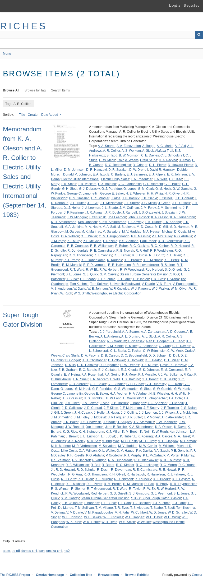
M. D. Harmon (179, 227)
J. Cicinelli (166, 198)
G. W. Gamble (182, 189)
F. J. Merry (129, 374)
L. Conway (135, 222)
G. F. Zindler (116, 384)
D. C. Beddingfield (118, 165)
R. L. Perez (171, 260)
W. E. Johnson (97, 288)
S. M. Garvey (109, 274)
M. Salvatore (112, 231)
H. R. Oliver (172, 193)
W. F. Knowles (119, 288)
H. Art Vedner (138, 393)
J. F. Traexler (170, 408)
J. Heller (74, 208)
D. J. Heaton (154, 360)
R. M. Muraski (72, 265)
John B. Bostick (139, 217)
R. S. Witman (60, 489)
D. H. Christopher (94, 360)
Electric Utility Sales (115, 179)
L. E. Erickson (89, 436)
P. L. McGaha (92, 241)
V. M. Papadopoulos (99, 512)
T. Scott (169, 508)
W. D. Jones (157, 512)
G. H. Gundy (135, 384)
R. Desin (103, 470)
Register (191, 5)
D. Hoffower (116, 360)
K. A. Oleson (160, 217)
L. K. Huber (153, 222)
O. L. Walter (89, 236)
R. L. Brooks (132, 260)
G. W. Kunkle (183, 389)
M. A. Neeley (76, 441)
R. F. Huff (142, 250)
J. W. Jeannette (166, 422)
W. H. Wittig (172, 517)
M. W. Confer (148, 446)
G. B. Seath (168, 379)
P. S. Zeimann (61, 460)
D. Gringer (140, 165)
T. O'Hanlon (140, 279)
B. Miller (131, 346)
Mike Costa (69, 450)
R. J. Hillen (173, 255)
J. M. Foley (148, 208)
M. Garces (72, 231)
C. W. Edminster (154, 351)
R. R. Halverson (119, 265)
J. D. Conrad (184, 198)
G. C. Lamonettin (130, 184)
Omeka (197, 575)
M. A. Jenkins (73, 227)
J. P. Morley (152, 417)
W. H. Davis (154, 517)
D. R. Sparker (109, 365)
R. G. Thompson (80, 255)
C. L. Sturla (118, 351)
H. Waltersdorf (133, 398)
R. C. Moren (168, 465)
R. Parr (149, 484)
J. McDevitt (99, 417)
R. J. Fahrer (122, 255)
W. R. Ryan (109, 522)
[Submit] (199, 35)
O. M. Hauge (108, 236)
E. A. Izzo (99, 174)
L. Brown (72, 436)
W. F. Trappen (134, 517)
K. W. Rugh (160, 431)
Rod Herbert (154, 269)
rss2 (67, 551)
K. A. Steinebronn (182, 217)
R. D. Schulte (86, 470)
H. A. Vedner (118, 393)
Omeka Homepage (50, 575)
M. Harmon (188, 441)
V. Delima (58, 512)
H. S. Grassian (79, 198)
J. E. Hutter (78, 203)
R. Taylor (135, 489)
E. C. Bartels (116, 174)
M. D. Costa (145, 227)
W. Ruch (66, 293)
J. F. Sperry (132, 203)
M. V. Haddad (131, 231)
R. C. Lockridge (147, 465)
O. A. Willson (70, 236)
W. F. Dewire (93, 517)
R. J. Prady (71, 260)
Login (174, 5)
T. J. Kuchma (106, 279)
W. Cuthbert (139, 512)
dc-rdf (16, 551)
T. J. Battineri (141, 503)
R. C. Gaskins (139, 246)
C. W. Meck (107, 160)
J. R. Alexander (172, 417)
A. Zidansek (135, 341)
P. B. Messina (140, 236)
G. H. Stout (69, 189)
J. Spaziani (169, 212)
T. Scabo (156, 508)
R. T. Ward (77, 269)
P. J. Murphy (132, 455)
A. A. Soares (106, 146)
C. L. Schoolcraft (172, 155)
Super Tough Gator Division (161, 498)
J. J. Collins (129, 412)
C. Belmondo (148, 346)
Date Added (50, 115)
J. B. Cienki (149, 198)
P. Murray (187, 455)
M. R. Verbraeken (84, 446)
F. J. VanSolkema (170, 374)
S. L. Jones (73, 274)
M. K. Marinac (91, 231)
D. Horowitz (135, 360)
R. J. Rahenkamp (93, 260)
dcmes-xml (29, 551)
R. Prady (162, 484)
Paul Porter (148, 241)
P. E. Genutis (180, 450)
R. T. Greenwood (99, 489)
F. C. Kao (175, 179)
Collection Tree (81, 575)
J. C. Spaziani (157, 403)
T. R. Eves (158, 279)
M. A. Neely (93, 227)
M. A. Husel (182, 436)
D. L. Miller (171, 360)
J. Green (164, 203)
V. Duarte (148, 284)
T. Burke (72, 279)
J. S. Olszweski (91, 422)
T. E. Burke (108, 503)
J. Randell (129, 212)
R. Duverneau (121, 470)
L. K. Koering (172, 222)
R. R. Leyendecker (145, 265)
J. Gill (55, 412)
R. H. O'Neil (116, 474)
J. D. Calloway (72, 408)
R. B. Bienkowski (170, 241)
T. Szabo (173, 279)
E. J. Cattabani (108, 370)
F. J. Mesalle (147, 374)
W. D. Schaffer (178, 512)
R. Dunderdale (78, 250)
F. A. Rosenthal (141, 179)
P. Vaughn (99, 460)
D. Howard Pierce (180, 165)
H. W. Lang (114, 398)
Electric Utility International (80, 179)
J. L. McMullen (186, 412)
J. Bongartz (138, 403)
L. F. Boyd (108, 436)
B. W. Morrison (129, 155)
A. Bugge (148, 146)
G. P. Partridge (102, 389)
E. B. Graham (67, 370)
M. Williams (167, 446)
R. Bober (121, 246)
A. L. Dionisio (130, 336)
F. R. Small (68, 184)
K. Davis (180, 427)
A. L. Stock (149, 336)
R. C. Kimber (160, 246)
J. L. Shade (110, 208)
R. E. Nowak (125, 250)
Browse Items (108, 575)
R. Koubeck (143, 479)
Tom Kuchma (79, 284)
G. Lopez (129, 189)
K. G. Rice (70, 431)
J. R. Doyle (113, 212)
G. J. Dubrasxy (155, 384)
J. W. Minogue (77, 217)
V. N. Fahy (163, 284)
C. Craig (165, 346)
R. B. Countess (78, 246)
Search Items (60, 90)
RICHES (23, 26)
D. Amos (185, 160)
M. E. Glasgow (168, 441)
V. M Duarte (74, 512)
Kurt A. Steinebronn (112, 222)
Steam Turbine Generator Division (144, 274)
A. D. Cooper (176, 332)
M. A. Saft (109, 227)
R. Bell (95, 465)
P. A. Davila (144, 450)
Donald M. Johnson (77, 174)
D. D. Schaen (158, 355)
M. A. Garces (163, 436)
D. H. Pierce (157, 165)
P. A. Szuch (161, 450)
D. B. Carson (110, 355)
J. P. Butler (134, 417)
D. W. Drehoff (138, 170)
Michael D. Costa (174, 231)
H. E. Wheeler (135, 193)
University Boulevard (125, 284)
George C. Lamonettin (83, 193)
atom (6, 551)
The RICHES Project (15, 575)
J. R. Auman (95, 212)
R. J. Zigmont (123, 479)
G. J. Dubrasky (89, 189)
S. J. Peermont (161, 493)
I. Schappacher (156, 398)
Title (22, 115)
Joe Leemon (117, 217)
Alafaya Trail (164, 151)
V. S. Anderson (61, 288)
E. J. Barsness (137, 174)
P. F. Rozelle (76, 455)
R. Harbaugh (136, 474)
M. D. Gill (161, 227)
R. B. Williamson (102, 246)
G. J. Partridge (112, 189)
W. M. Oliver (179, 288)
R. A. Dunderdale (120, 460)
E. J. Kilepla (129, 370)
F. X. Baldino (107, 184)
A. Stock (148, 151)
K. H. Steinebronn (63, 222)
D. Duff (174, 355)
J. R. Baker (71, 422)
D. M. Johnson (74, 170)
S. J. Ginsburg (139, 493)
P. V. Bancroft (81, 460)
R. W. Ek (92, 269)
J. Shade (109, 422)
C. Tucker (134, 351)
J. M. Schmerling (169, 208)
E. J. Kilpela (157, 174)
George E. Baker (112, 193)
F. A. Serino (112, 374)
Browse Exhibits (137, 575)
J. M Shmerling (61, 417)
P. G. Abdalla (183, 236)
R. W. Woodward (132, 269)
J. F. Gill (92, 203)
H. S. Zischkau (94, 398)
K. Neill (145, 431)
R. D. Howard (180, 246)
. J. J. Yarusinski (109, 332)
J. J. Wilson (167, 412)
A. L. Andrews (110, 336)
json (42, 551)
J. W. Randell (74, 427)
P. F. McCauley (162, 236)
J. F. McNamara (111, 203)
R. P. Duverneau (95, 265)
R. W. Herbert (108, 269)
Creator (33, 115)
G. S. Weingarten (126, 389)
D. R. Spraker (118, 170)
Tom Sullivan (99, 284)
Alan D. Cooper (157, 341)
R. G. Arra (75, 474)
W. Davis (79, 288)
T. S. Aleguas (139, 508)
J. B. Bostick (130, 198)
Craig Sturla (148, 160)
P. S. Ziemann (129, 241)
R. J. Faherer (176, 474)
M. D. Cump (147, 441)
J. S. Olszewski (149, 212)
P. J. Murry (74, 241)
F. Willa (115, 379)
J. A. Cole (175, 398)
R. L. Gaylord (181, 479)
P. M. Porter (171, 455)
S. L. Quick (90, 274)
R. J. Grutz (156, 255)
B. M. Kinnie (115, 346)
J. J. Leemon (91, 208)
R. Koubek (114, 260)
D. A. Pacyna (168, 160)
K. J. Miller (113, 431)
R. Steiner (168, 265)
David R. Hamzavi (163, 170)
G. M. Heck (163, 189)
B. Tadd (112, 155)
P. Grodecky (114, 455)
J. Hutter (113, 412)
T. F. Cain (124, 503)
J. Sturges (124, 422)
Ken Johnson (87, 222)
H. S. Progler (100, 198)
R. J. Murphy (104, 479)
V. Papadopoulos (185, 284)
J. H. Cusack (181, 203)
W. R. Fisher (91, 522)
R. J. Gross (139, 255)
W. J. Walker (160, 288)
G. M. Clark (146, 189)
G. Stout (145, 389)
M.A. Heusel (151, 231)
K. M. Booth (130, 431)
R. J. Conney (103, 255)
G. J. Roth (175, 384)
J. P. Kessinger (74, 212)
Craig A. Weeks (128, 160)
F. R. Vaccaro (87, 184)
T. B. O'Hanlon (72, 503)
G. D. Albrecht (153, 184)
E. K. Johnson (177, 174)
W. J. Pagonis (140, 288)
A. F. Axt (180, 146)
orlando (124, 236)
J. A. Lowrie (90, 403)
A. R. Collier (111, 151)
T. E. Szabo (88, 279)
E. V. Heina (72, 374)
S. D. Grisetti (173, 269)
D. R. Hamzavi (96, 170)
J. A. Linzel (72, 403)
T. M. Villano (104, 508)
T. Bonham (91, 503)
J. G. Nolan (189, 408)
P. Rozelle (110, 241)
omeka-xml (54, 551)
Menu (7, 54)
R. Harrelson (156, 474)
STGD (174, 274)
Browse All (11, 90)
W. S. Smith (82, 293)
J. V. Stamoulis (143, 422)
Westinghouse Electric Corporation (116, 293)
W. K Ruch (73, 522)
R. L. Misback (152, 260)
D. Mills (70, 365)
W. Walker (144, 522)
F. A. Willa (161, 179)
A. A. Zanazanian (129, 146)
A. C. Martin (165, 146)
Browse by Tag (35, 90)
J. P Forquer (117, 417)
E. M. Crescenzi (172, 370)
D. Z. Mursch (150, 365)
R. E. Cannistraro (102, 250)
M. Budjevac (126, 227)
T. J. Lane (124, 279)
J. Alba (116, 198)
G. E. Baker (172, 184)
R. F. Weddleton (161, 250)
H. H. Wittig (155, 193)
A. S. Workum (131, 151)
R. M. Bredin (113, 484)
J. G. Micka (149, 203)
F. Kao (188, 374)
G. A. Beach (150, 379)
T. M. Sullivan (84, 508)
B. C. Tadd (176, 341)
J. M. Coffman (129, 208)
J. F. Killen (111, 408)
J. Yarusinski (98, 217)
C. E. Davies (150, 155)
